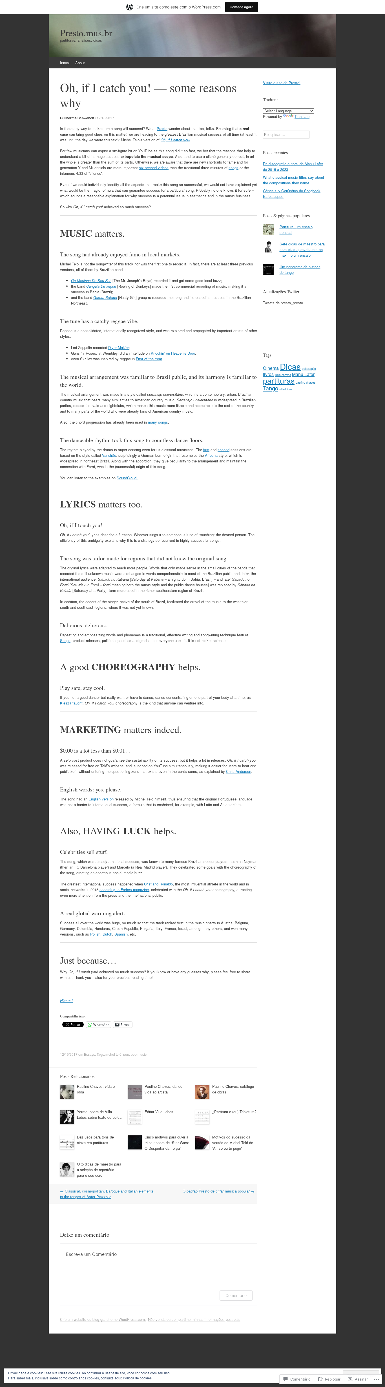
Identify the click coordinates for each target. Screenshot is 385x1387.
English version (101, 799)
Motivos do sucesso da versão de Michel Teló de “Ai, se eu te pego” (232, 1142)
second (223, 449)
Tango (270, 388)
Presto (162, 128)
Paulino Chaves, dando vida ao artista (163, 1089)
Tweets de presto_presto (283, 302)
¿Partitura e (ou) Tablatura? (234, 1111)
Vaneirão (109, 455)
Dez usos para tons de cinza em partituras (95, 1139)
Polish (95, 934)
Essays (89, 1054)
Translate (302, 116)
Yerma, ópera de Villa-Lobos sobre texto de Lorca (99, 1114)
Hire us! (66, 1000)
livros (268, 374)
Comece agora (241, 7)
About (80, 62)
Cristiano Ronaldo (158, 884)
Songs (65, 640)
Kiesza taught (71, 703)
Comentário (236, 1295)
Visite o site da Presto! (281, 82)
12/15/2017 (105, 117)
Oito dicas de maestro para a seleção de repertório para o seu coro (99, 1169)
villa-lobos (285, 389)
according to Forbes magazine (124, 889)
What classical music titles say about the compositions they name (293, 180)
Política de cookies (137, 1377)
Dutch (107, 934)
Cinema (271, 368)
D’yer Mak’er (118, 347)
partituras (279, 380)
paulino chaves (305, 382)
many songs (158, 422)
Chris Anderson (238, 771)
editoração (309, 368)
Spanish (121, 934)
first (206, 449)
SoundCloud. (127, 477)
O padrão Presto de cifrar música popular (219, 1191)
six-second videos (154, 167)
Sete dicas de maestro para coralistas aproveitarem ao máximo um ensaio (302, 249)
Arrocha (211, 455)
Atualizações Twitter (281, 291)
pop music (139, 1054)
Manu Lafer (303, 374)
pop (126, 1054)
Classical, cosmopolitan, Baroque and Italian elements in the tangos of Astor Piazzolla (107, 1193)
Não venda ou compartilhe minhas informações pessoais (194, 1319)
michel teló (113, 1054)
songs (233, 167)
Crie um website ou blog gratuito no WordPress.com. (103, 1319)
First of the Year (149, 358)
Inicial (65, 62)
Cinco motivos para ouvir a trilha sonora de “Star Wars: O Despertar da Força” (167, 1142)
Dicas (290, 366)
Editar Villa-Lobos (159, 1111)
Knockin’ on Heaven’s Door (173, 353)
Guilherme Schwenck (77, 117)
